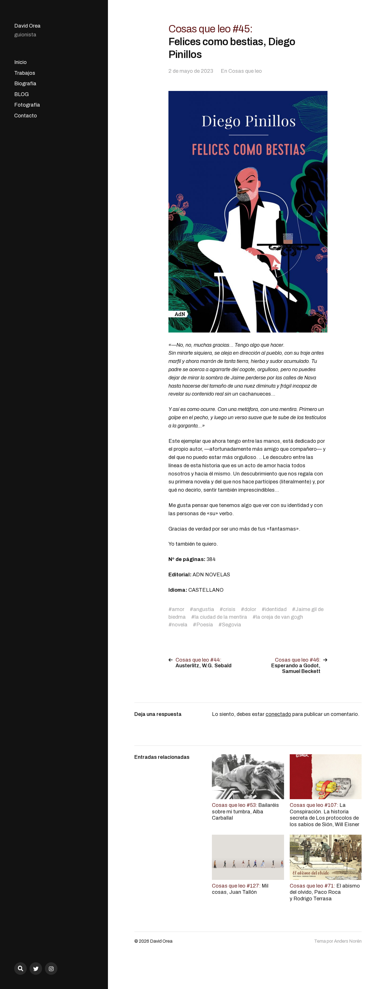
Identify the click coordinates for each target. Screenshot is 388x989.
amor (178, 609)
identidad (276, 609)
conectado (278, 714)
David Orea (27, 26)
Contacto (25, 116)
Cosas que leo (245, 71)
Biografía (25, 83)
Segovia (231, 625)
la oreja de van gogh (279, 617)
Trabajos (24, 73)
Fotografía (27, 105)
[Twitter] (36, 968)
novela (179, 625)
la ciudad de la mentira (221, 617)
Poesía (204, 625)
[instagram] (51, 968)
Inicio (20, 62)
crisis (229, 609)
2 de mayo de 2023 (190, 71)
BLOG (21, 94)
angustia (203, 609)
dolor (250, 609)
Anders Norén (348, 941)
